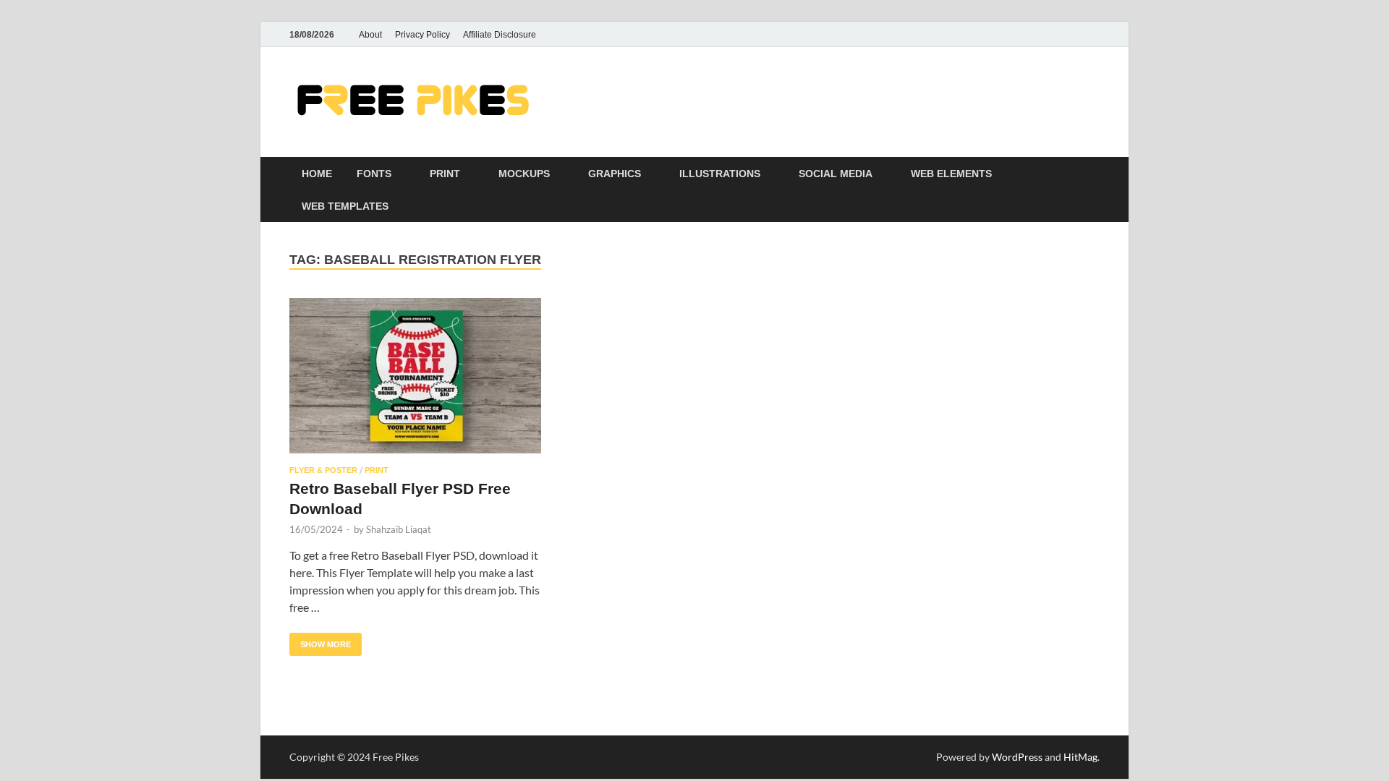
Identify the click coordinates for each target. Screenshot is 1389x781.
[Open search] (1092, 174)
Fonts (374, 173)
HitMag (1080, 757)
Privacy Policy (422, 35)
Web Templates (345, 206)
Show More (320, 641)
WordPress (1017, 757)
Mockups (524, 173)
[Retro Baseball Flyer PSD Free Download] (415, 375)
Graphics (614, 173)
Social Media (835, 173)
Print (445, 173)
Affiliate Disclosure (499, 35)
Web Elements (951, 173)
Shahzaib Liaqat (398, 529)
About (370, 35)
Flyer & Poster (323, 470)
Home (317, 173)
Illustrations (719, 173)
